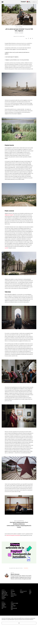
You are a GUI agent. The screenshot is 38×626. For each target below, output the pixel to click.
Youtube (3, 605)
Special (12, 596)
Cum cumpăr (13, 605)
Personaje (13, 591)
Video (30, 591)
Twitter (30, 38)
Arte (11, 592)
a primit (6, 247)
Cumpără (21, 592)
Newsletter (4, 597)
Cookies (12, 604)
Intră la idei (13, 593)
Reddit (32, 38)
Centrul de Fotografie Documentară (13, 535)
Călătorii (26, 568)
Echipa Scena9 (4, 592)
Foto (21, 568)
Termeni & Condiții (14, 603)
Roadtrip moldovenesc (19, 524)
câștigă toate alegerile (9, 214)
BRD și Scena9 (4, 593)
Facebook (3, 603)
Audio (30, 592)
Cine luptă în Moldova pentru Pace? (19, 522)
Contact (3, 598)
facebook (28, 38)
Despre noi (4, 591)
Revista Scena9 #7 (23, 591)
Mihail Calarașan (15, 574)
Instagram (4, 604)
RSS (2, 608)
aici (24, 577)
